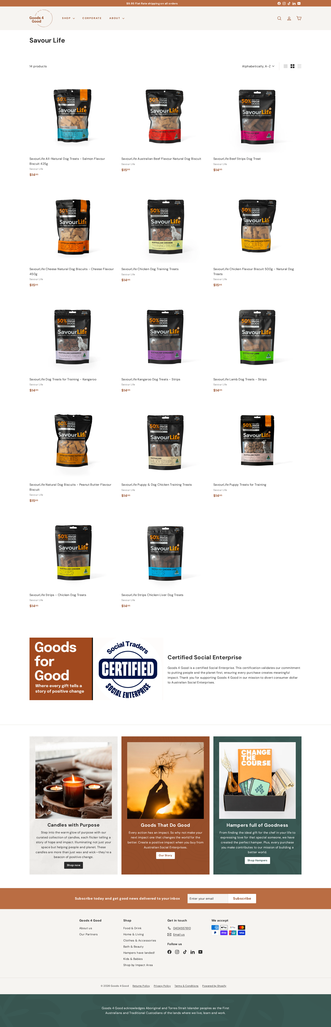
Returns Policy (141, 985)
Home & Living (133, 934)
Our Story (165, 855)
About (115, 18)
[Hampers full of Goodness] (257, 780)
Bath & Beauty (133, 947)
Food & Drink (132, 928)
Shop (67, 18)
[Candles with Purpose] (73, 780)
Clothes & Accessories (139, 940)
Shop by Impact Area (138, 965)
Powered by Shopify (214, 985)
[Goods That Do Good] (165, 780)
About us (85, 928)
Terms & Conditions (186, 985)
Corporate (92, 18)
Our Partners (88, 934)
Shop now (73, 865)
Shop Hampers (257, 860)
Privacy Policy (162, 985)
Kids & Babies (133, 959)
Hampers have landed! (139, 953)
